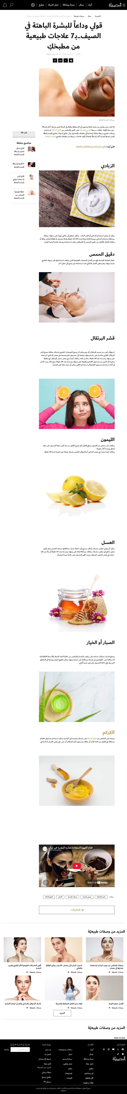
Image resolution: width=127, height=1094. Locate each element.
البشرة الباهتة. (50, 136)
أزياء (90, 5)
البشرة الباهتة (101, 897)
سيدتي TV (47, 1081)
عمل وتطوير (67, 1063)
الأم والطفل (89, 1078)
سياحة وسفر (67, 1059)
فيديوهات (68, 1073)
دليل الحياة (53, 5)
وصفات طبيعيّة (79, 16)
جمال (81, 5)
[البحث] (11, 4)
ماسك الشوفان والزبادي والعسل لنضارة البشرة (23, 1003)
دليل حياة (89, 1063)
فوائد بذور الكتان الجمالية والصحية (69, 1003)
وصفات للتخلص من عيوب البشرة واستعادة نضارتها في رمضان (106, 967)
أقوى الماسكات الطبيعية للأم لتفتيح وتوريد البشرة (24, 967)
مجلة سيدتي (46, 1072)
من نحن (48, 1049)
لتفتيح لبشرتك (85, 130)
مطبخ (41, 5)
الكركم (108, 732)
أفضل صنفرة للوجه (116, 1003)
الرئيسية (98, 16)
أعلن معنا (47, 1063)
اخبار (70, 1054)
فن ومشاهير (88, 1073)
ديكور (70, 1068)
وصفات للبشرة (72, 897)
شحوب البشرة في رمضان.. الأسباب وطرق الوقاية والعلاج (64, 967)
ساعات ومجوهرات (65, 1049)
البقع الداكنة (57, 130)
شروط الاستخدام (45, 1059)
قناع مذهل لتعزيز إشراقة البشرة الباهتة (91, 146)
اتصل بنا (48, 1054)
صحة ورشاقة (69, 5)
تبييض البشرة (87, 897)
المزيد (62, 1013)
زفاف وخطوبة (88, 1082)
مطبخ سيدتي (46, 1077)
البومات (69, 1078)
